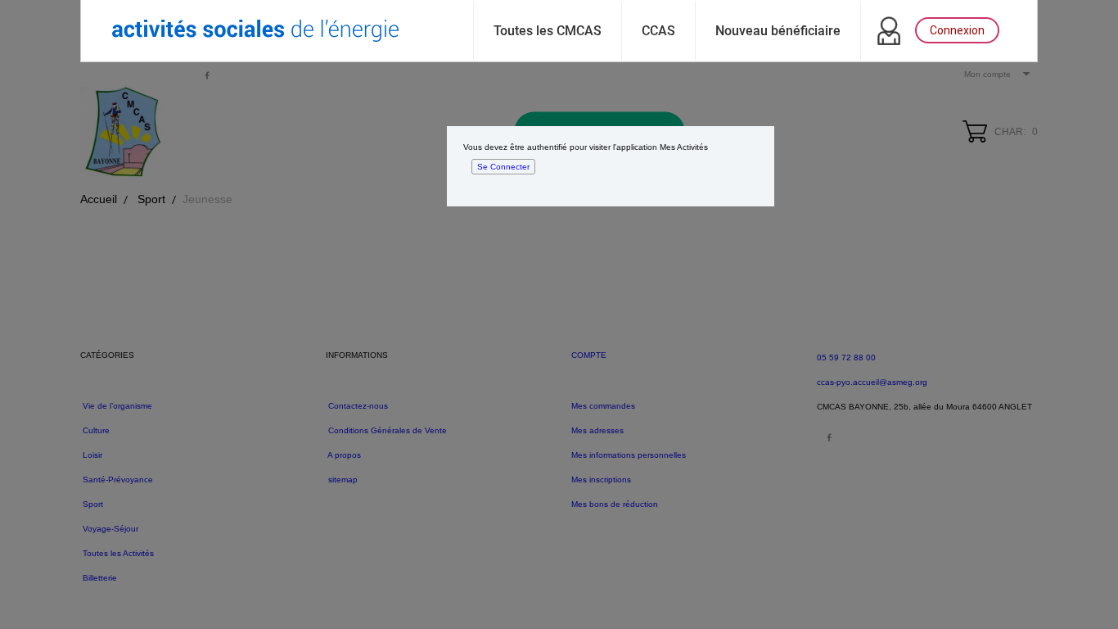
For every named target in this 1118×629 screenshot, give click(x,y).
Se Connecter (503, 166)
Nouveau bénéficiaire (778, 30)
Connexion (957, 30)
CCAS (658, 30)
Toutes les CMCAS (548, 30)
